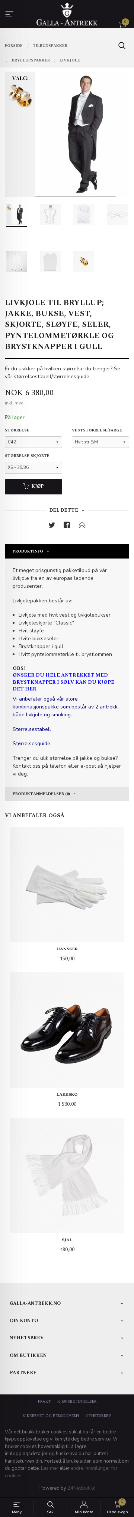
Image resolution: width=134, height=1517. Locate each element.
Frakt (44, 1402)
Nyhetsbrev (98, 1416)
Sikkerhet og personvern (51, 1416)
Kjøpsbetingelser (76, 1402)
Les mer (49, 1468)
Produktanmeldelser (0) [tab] (41, 794)
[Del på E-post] (82, 526)
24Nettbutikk (81, 1488)
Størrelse (17, 430)
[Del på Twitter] (52, 526)
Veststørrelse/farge (97, 430)
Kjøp (37, 486)
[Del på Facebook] (67, 526)
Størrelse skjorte (27, 456)
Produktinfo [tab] (28, 551)
